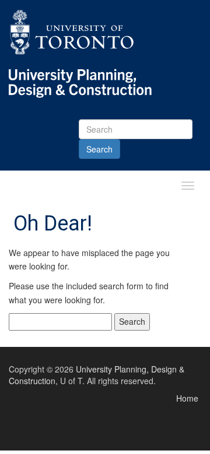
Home (187, 398)
